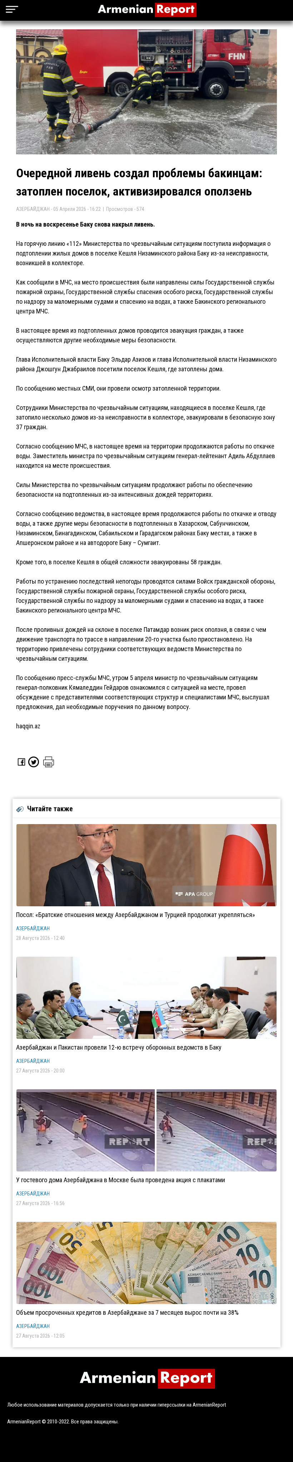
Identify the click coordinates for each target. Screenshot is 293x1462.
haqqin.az (28, 726)
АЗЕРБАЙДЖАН (33, 928)
